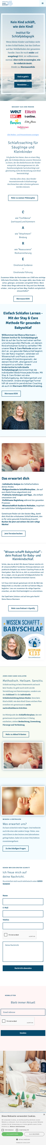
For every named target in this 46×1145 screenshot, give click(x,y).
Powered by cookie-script (23, 1142)
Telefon (6, 920)
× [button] (44, 1114)
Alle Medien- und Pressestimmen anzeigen (23, 135)
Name (5, 896)
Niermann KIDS (23, 299)
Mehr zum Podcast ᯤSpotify (23, 608)
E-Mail (5, 908)
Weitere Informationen (17, 1126)
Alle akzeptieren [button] (12, 1134)
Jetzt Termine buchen (14, 533)
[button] (42, 3)
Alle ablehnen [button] (34, 1134)
